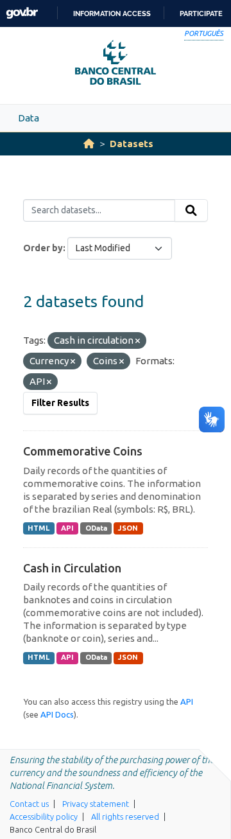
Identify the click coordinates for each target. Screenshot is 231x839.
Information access (112, 13)
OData (96, 528)
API (67, 528)
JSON (128, 528)
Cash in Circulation (72, 567)
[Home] (88, 143)
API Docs (57, 714)
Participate (201, 13)
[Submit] (191, 210)
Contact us (29, 803)
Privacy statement (95, 803)
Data (28, 117)
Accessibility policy (44, 816)
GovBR (22, 13)
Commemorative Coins (82, 451)
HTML (38, 528)
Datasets (131, 143)
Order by (43, 248)
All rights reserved (125, 816)
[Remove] (137, 341)
